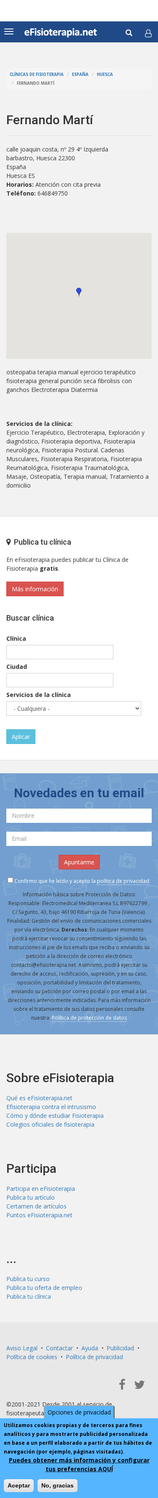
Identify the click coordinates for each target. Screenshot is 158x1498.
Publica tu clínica (28, 1296)
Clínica (16, 638)
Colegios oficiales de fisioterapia (50, 1124)
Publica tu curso (28, 1279)
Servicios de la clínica (38, 695)
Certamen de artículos (36, 1206)
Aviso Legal (21, 1348)
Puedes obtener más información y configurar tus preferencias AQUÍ (79, 1464)
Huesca (105, 74)
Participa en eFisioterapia (40, 1189)
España (80, 74)
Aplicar (21, 737)
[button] (148, 33)
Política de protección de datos (89, 1017)
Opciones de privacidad (79, 1412)
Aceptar (19, 1485)
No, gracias (57, 1485)
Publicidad (120, 1348)
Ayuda (89, 1348)
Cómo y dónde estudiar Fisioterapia (55, 1116)
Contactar (59, 1348)
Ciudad (16, 667)
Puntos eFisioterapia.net (39, 1215)
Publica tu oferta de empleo (44, 1288)
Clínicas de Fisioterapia (37, 74)
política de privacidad (123, 881)
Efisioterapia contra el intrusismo (51, 1107)
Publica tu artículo (30, 1197)
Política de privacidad (94, 1357)
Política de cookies (31, 1357)
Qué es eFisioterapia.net (39, 1098)
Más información (35, 589)
